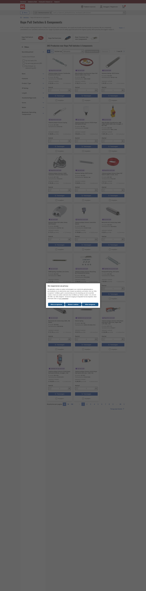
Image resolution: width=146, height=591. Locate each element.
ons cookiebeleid (63, 298)
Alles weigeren (90, 304)
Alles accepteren (56, 304)
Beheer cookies (73, 304)
